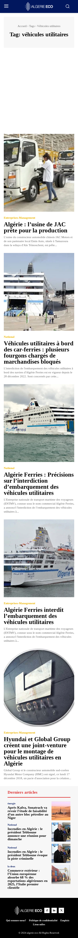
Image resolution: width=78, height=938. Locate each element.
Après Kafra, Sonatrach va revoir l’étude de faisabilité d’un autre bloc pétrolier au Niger (28, 813)
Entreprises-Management (19, 217)
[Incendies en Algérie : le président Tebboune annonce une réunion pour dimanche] (60, 832)
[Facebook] (47, 910)
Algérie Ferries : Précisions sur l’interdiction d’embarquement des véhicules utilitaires (39, 483)
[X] (61, 910)
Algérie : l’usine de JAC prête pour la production (35, 227)
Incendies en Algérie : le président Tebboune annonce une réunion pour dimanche (27, 834)
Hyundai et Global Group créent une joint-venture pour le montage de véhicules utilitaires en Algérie (37, 751)
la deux (11, 866)
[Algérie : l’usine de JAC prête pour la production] (39, 173)
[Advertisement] (39, 92)
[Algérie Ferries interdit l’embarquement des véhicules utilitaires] (39, 558)
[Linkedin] (54, 910)
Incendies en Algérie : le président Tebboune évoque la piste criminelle (28, 855)
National (9, 336)
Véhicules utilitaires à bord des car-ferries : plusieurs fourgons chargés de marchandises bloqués (38, 352)
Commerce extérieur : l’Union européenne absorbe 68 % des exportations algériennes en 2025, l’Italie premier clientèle (28, 879)
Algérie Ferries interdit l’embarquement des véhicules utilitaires (34, 615)
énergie (12, 803)
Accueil (22, 26)
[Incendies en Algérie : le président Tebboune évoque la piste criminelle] (60, 853)
